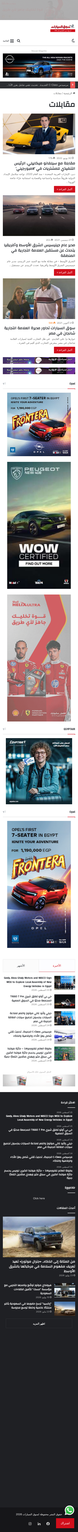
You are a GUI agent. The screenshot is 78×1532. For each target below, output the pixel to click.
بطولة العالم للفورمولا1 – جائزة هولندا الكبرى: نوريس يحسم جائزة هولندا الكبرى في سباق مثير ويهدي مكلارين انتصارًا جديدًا (27, 1052)
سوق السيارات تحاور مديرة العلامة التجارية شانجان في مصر (39, 330)
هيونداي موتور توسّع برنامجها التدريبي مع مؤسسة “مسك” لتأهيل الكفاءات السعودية (27, 1289)
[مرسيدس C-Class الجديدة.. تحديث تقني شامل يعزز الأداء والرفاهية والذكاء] (64, 1037)
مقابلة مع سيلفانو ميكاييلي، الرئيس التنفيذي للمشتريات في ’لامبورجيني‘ (44, 166)
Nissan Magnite (39, 51)
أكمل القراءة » (64, 189)
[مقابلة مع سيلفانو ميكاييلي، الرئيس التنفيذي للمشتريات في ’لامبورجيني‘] (39, 134)
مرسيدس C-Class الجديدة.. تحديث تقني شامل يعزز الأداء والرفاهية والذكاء (29, 1033)
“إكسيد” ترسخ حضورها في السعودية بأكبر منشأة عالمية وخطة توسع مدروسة (27, 1305)
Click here (39, 1198)
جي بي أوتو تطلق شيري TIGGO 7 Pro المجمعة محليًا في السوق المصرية (30, 998)
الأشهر (21, 965)
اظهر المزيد (39, 1323)
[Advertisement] (39, 1373)
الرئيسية (68, 93)
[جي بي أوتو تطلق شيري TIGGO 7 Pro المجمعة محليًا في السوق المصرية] (64, 1001)
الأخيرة (57, 965)
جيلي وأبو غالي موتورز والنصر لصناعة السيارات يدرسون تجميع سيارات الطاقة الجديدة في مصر (29, 1017)
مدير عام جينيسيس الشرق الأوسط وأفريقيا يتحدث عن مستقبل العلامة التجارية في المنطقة (39, 250)
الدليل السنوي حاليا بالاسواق (39, 1072)
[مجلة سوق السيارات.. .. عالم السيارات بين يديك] (62, 28)
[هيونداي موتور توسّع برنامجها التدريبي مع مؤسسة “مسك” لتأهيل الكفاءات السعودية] (64, 1290)
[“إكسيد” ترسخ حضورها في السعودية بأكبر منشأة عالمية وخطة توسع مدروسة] (64, 1309)
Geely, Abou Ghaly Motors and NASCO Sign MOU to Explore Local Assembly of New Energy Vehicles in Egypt (27, 982)
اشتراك (65, 1523)
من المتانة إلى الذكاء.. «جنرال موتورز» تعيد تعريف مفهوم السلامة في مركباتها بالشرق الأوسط (42, 1266)
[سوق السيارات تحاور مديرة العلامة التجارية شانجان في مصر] (39, 298)
